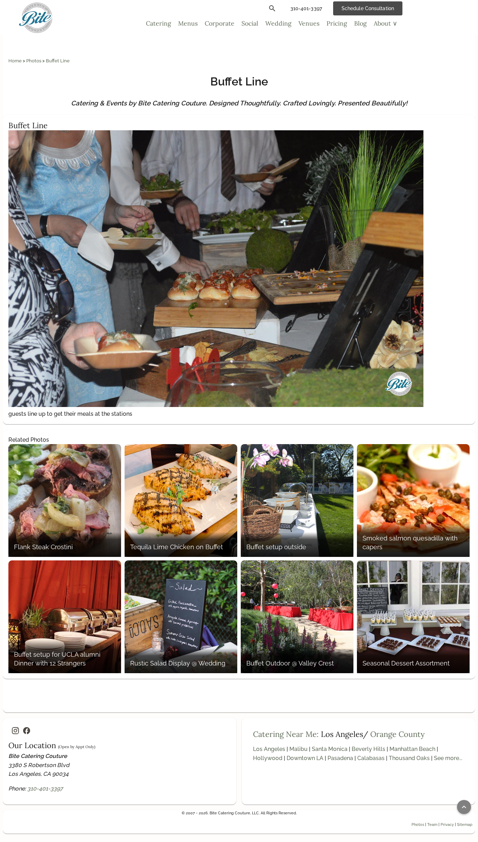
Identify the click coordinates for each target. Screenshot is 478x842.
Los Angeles (269, 749)
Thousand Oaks (409, 758)
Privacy (447, 824)
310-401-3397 (45, 788)
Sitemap (464, 824)
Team (432, 824)
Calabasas (371, 758)
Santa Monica (329, 749)
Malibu (298, 749)
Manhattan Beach (412, 749)
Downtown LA (305, 758)
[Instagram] (15, 731)
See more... (448, 758)
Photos (34, 60)
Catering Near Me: (286, 734)
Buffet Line (58, 60)
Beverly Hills (368, 749)
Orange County (397, 734)
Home (15, 60)
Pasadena (340, 758)
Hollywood (267, 758)
